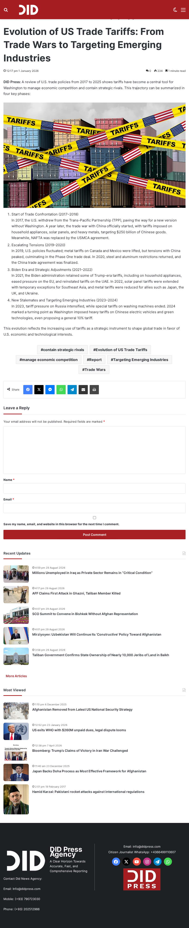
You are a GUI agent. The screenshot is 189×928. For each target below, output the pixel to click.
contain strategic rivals (63, 349)
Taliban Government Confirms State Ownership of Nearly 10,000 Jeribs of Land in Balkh (100, 655)
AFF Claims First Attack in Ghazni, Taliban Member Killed (76, 593)
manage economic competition (50, 359)
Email (8, 499)
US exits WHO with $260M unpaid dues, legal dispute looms (79, 730)
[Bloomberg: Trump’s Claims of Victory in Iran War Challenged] (16, 752)
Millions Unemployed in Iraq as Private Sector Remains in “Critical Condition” (92, 573)
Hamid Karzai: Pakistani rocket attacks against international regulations (88, 792)
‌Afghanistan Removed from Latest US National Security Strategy (82, 709)
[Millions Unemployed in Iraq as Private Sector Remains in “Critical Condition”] (16, 574)
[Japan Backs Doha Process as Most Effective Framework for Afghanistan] (16, 772)
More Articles (16, 676)
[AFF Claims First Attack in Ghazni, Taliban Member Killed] (16, 594)
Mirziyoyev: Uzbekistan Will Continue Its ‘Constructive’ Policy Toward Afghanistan (96, 634)
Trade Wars (95, 369)
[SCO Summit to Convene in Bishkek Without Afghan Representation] (16, 615)
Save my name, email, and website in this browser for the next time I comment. (61, 524)
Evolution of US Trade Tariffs (121, 349)
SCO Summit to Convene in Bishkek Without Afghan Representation (85, 614)
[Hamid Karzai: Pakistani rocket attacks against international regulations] (16, 799)
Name (9, 480)
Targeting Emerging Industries (140, 359)
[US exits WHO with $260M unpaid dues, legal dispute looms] (16, 731)
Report (95, 359)
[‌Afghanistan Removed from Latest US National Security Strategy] (16, 710)
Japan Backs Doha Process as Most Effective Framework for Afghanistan (89, 771)
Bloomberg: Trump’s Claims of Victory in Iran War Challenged (80, 750)
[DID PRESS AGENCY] (28, 9)
